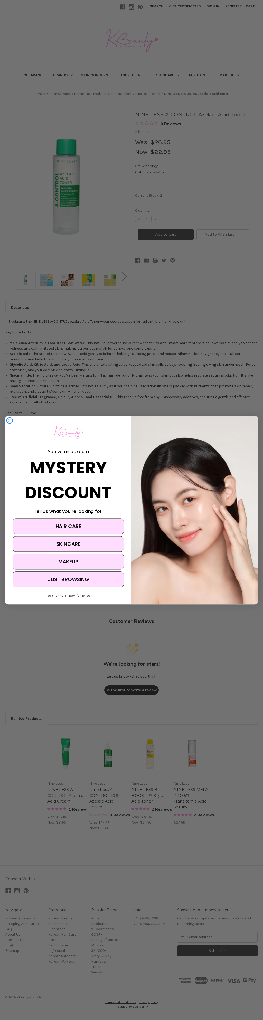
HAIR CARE (68, 526)
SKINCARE (68, 543)
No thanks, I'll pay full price (68, 595)
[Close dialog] (9, 420)
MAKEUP (68, 561)
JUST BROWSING (68, 579)
